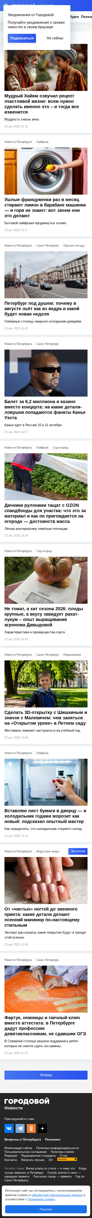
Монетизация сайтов (18, 1148)
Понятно (46, 1209)
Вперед (46, 1075)
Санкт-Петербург (47, 245)
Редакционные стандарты (38, 1155)
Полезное (52, 1139)
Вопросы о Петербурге (22, 1139)
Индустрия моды (47, 851)
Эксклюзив (78, 851)
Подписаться (22, 38)
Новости (13, 1108)
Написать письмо (32, 1160)
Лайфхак (42, 142)
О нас (64, 1155)
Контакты (10, 1160)
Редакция (10, 1155)
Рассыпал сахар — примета (52, 1176)
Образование (72, 654)
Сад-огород (60, 447)
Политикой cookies (41, 1199)
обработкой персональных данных (57, 1195)
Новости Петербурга (18, 142)
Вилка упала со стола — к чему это (50, 1168)
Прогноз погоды (74, 245)
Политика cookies (62, 1152)
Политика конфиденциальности (57, 1148)
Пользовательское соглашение (25, 1152)
